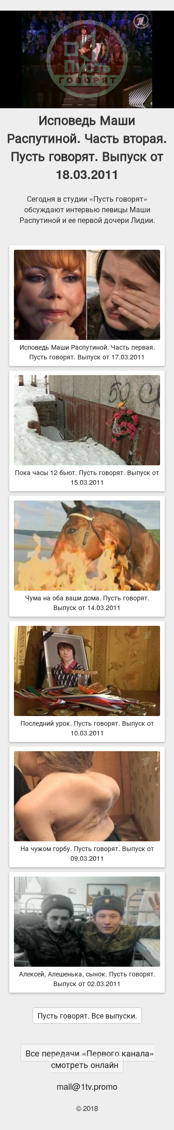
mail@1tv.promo (87, 1086)
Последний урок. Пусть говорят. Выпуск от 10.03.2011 (87, 727)
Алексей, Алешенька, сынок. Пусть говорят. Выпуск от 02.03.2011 (87, 978)
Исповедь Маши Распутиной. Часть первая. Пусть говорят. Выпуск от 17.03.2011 (87, 351)
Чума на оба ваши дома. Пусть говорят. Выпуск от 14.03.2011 (87, 602)
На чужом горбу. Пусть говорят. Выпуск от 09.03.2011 (87, 853)
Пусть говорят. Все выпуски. (87, 1015)
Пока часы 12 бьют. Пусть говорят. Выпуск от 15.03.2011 (87, 477)
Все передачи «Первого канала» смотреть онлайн (90, 1058)
